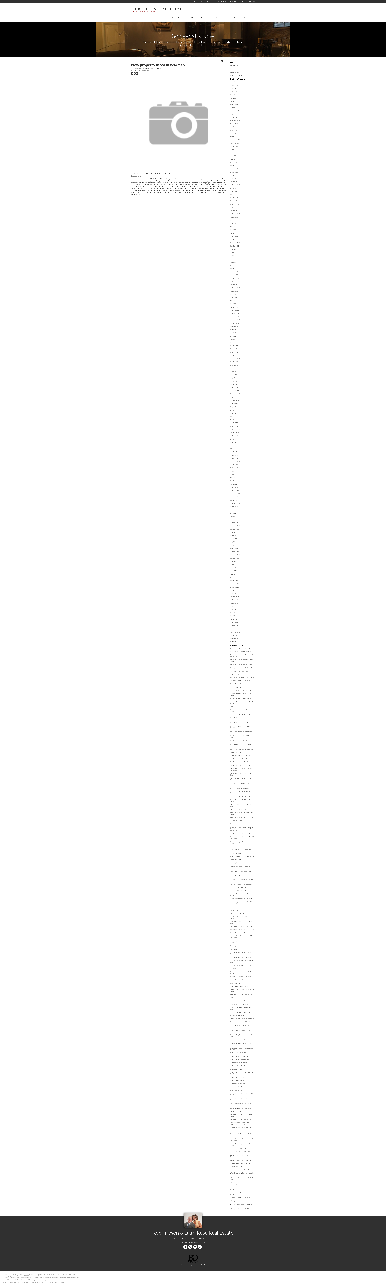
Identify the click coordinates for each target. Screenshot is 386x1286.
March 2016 (234, 452)
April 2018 (233, 381)
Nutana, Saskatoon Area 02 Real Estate (242, 980)
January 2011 (234, 625)
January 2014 (234, 522)
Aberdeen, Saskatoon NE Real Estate (241, 651)
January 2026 (234, 107)
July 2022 (233, 220)
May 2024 (233, 159)
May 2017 (233, 416)
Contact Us (249, 17)
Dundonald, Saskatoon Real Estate (240, 762)
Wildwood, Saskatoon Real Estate (240, 1197)
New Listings (234, 69)
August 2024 (234, 149)
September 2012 (235, 561)
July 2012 (233, 568)
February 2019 (234, 349)
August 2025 (234, 124)
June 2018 (233, 374)
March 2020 (234, 307)
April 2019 (233, 342)
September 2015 (235, 468)
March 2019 (234, 346)
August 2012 (234, 564)
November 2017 (235, 397)
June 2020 (233, 297)
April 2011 (233, 616)
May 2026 (233, 95)
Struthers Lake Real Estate (238, 1111)
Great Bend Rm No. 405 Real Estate (241, 834)
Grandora (233, 824)
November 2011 (235, 593)
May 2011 (233, 613)
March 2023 (234, 198)
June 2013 (233, 539)
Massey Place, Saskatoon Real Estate (241, 926)
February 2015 (234, 487)
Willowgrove (234, 1201)
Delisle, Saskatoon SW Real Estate (240, 759)
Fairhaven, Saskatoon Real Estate (240, 809)
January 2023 (234, 204)
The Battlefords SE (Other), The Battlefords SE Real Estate (239, 1123)
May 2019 (233, 339)
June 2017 (233, 413)
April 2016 (233, 448)
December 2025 (235, 111)
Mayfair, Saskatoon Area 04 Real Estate (242, 929)
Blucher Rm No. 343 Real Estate (239, 684)
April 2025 (233, 133)
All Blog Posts (234, 65)
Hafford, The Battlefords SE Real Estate (242, 850)
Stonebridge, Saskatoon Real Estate (241, 1108)
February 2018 (234, 387)
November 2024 (235, 143)
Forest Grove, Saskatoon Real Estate (241, 817)
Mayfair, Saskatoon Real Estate (239, 933)
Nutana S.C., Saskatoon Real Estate (241, 976)
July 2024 (233, 153)
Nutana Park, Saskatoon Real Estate (241, 965)
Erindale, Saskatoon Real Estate (239, 788)
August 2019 (234, 329)
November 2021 (235, 243)
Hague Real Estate (235, 853)
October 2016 (234, 432)
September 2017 (235, 403)
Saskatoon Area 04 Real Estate (239, 1066)
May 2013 (233, 542)
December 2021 (235, 239)
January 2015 (234, 490)
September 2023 (235, 185)
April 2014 (233, 519)
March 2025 (234, 136)
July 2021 (233, 255)
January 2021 (234, 275)
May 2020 (233, 300)
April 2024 (233, 162)
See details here (136, 176)
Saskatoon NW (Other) (237, 1069)
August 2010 (234, 641)
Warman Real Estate (143, 70)
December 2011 (235, 590)
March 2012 (234, 580)
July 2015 (233, 474)
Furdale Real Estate (236, 820)
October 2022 (234, 210)
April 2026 (233, 98)
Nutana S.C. (233, 968)
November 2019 (235, 320)
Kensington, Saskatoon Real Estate (240, 887)
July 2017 (233, 410)
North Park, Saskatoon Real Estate (240, 957)
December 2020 (235, 278)
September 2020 (235, 288)
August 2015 (234, 471)
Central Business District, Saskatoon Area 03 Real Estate (241, 727)
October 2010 (234, 635)
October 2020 (234, 284)
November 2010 (235, 632)
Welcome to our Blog (236, 75)
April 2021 (233, 265)
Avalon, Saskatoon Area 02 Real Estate (242, 668)
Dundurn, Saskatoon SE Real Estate (241, 765)
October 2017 (234, 400)
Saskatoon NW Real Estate (238, 1077)
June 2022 (233, 223)
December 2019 (235, 317)
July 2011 (233, 606)
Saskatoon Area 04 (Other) (238, 1062)
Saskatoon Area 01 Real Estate (239, 1053)
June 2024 (233, 156)
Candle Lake (234, 706)
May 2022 (233, 227)
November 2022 (235, 207)
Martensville (234, 910)
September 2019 (235, 326)
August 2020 (234, 291)
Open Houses (234, 72)
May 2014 (233, 516)
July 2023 (233, 188)
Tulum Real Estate (235, 1131)
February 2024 (234, 169)
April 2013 (233, 545)
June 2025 (233, 130)
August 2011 (234, 603)
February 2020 (234, 310)
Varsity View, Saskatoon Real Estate (241, 1160)
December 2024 (235, 140)
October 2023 (234, 181)
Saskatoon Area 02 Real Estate (239, 1056)
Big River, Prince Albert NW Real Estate (242, 677)
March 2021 (234, 268)
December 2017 (235, 394)
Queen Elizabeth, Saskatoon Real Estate (242, 1018)
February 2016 (234, 455)
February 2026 (234, 104)
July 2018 (233, 371)
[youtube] (200, 1247)
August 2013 (234, 535)
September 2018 (235, 365)
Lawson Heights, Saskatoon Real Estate (242, 907)
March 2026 (234, 101)
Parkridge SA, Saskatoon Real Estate (241, 994)
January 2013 (234, 551)
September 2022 (235, 214)
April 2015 (233, 481)
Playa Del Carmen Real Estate (239, 1004)
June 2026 (233, 91)
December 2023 (235, 175)
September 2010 (235, 638)
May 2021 (233, 262)
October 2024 (234, 146)
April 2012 (233, 577)
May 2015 (233, 477)
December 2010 (235, 629)
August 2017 (234, 407)
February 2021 (234, 272)
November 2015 (235, 461)
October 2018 (234, 362)
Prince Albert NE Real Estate (238, 1015)
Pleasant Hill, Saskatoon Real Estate (241, 1012)
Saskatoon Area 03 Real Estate (239, 1059)
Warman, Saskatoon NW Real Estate (241, 1170)
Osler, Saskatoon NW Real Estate (240, 986)
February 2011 (234, 622)
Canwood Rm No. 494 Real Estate (240, 715)
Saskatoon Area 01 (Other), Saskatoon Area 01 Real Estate (242, 1049)
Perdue (232, 997)
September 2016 (235, 436)
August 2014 (234, 506)
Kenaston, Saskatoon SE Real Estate (241, 884)
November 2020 (235, 281)
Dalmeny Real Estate (236, 752)
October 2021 (234, 246)
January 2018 (234, 391)
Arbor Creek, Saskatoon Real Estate (241, 664)
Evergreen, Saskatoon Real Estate (240, 796)
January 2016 (234, 458)
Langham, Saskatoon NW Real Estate (241, 898)
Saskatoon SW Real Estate (238, 1083)
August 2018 (234, 368)
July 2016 (233, 439)
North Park (233, 949)
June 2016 (233, 442)
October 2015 (234, 465)
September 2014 (235, 503)
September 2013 (235, 532)
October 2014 (234, 500)
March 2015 (234, 484)
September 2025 (235, 120)
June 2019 (233, 336)
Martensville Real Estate (237, 913)
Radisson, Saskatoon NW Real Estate (241, 1022)
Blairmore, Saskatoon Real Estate (240, 681)
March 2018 (234, 384)
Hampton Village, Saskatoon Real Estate (242, 856)
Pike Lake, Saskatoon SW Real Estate (241, 1001)
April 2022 (233, 230)
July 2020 (233, 294)
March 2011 (234, 619)
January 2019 (234, 352)
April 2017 (233, 420)
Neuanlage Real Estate (237, 946)
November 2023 (235, 178)
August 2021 (234, 252)
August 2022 (234, 217)
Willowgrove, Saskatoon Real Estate (241, 1209)
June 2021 (233, 259)
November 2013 (235, 526)
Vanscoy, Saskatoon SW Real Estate (241, 1152)
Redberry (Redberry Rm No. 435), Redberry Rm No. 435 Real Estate (240, 1026)
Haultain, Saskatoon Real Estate (239, 863)
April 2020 (233, 304)
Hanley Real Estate (236, 859)
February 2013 (234, 548)
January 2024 (234, 172)
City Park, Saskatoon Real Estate (240, 741)
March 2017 (234, 423)
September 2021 (235, 249)
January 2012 (234, 587)
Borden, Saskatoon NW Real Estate (241, 690)
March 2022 (234, 233)
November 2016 (235, 429)
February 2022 (234, 236)
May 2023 (233, 194)
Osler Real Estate (235, 983)
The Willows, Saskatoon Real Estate (241, 1127)
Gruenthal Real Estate (237, 847)
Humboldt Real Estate (236, 876)
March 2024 (234, 165)
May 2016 (233, 445)
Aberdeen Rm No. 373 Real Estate (240, 648)
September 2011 (235, 600)
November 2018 (235, 358)
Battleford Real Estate (236, 674)
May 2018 (233, 378)
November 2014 (235, 497)
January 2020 (234, 313)
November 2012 (235, 555)
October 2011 (234, 596)
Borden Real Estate (236, 687)
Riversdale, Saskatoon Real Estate (240, 1040)
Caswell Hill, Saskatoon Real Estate (240, 723)
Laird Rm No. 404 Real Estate (239, 890)
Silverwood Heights (236, 1090)
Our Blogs (237, 17)
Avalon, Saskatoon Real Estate (239, 671)
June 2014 (233, 513)
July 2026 (233, 88)
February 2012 (234, 584)
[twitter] (195, 1247)
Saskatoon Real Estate (237, 1080)
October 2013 (234, 529)
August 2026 (234, 85)
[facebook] (185, 1247)
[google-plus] (190, 1247)
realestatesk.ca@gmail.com (197, 1242)
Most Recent (234, 82)
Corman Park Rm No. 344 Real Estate (241, 749)
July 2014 (233, 510)
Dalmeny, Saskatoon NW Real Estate (241, 755)
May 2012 (233, 574)
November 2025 (235, 114)
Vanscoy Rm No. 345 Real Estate (240, 1149)
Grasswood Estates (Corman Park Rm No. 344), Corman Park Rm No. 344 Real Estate (241, 828)
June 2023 (233, 191)
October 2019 (234, 323)
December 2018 (235, 355)
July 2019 (233, 333)
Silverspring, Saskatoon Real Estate (240, 1087)
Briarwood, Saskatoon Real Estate (240, 698)
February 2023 (234, 201)
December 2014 (235, 494)
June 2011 (233, 609)
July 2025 (233, 127)
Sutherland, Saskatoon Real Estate (240, 1119)
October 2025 (234, 117)
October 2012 (234, 558)
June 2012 (233, 571)
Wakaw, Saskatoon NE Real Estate (240, 1163)
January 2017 (234, 426)
